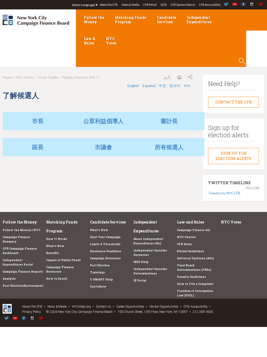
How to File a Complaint (195, 284)
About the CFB (109, 4)
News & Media (130, 4)
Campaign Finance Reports (23, 271)
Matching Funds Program (130, 19)
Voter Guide (48, 77)
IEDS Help (141, 262)
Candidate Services (166, 19)
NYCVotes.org (81, 306)
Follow (252, 188)
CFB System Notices (183, 4)
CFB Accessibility (210, 4)
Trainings (97, 272)
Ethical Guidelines (190, 251)
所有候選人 (169, 147)
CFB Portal (150, 4)
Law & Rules (89, 40)
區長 (38, 147)
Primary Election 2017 (80, 77)
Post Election (100, 265)
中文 (162, 85)
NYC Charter (186, 237)
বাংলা (187, 85)
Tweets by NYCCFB (224, 193)
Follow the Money (94, 19)
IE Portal (140, 280)
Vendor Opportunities (163, 306)
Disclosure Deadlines (105, 251)
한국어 (174, 85)
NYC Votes (111, 40)
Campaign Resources (105, 258)
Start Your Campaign (105, 237)
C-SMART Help (101, 279)
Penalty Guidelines (191, 277)
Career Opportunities (130, 306)
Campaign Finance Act (193, 230)
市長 (38, 120)
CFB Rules (184, 244)
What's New (55, 246)
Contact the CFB (233, 102)
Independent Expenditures (198, 19)
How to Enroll (56, 278)
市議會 (103, 147)
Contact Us (103, 306)
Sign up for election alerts (233, 156)
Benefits (52, 253)
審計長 (169, 120)
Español (149, 85)
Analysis (9, 278)
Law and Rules (190, 222)
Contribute (98, 286)
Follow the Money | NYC (21, 230)
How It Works (56, 239)
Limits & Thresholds (105, 244)
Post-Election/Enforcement (23, 285)
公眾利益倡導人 (103, 120)
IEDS (164, 4)
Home (7, 77)
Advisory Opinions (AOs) (195, 258)
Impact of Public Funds (63, 260)
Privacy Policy (31, 312)
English (133, 85)
